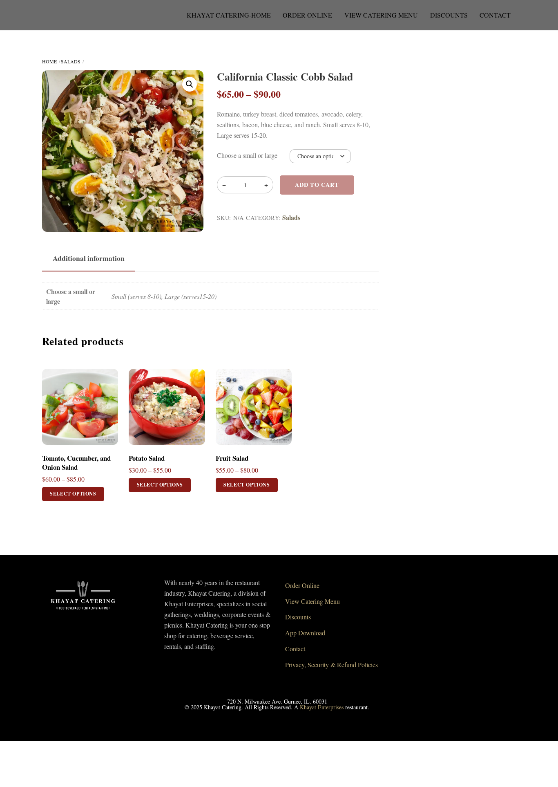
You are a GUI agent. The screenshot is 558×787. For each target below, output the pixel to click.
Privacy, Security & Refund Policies (331, 664)
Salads (70, 61)
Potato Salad (147, 458)
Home (49, 61)
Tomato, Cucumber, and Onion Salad (76, 463)
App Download (305, 632)
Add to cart (317, 184)
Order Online (307, 15)
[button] (189, 84)
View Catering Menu (381, 15)
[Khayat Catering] (83, 612)
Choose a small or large (247, 155)
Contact (495, 15)
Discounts (449, 15)
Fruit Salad (232, 458)
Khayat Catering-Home (229, 15)
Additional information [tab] (89, 258)
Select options (73, 493)
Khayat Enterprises (322, 707)
